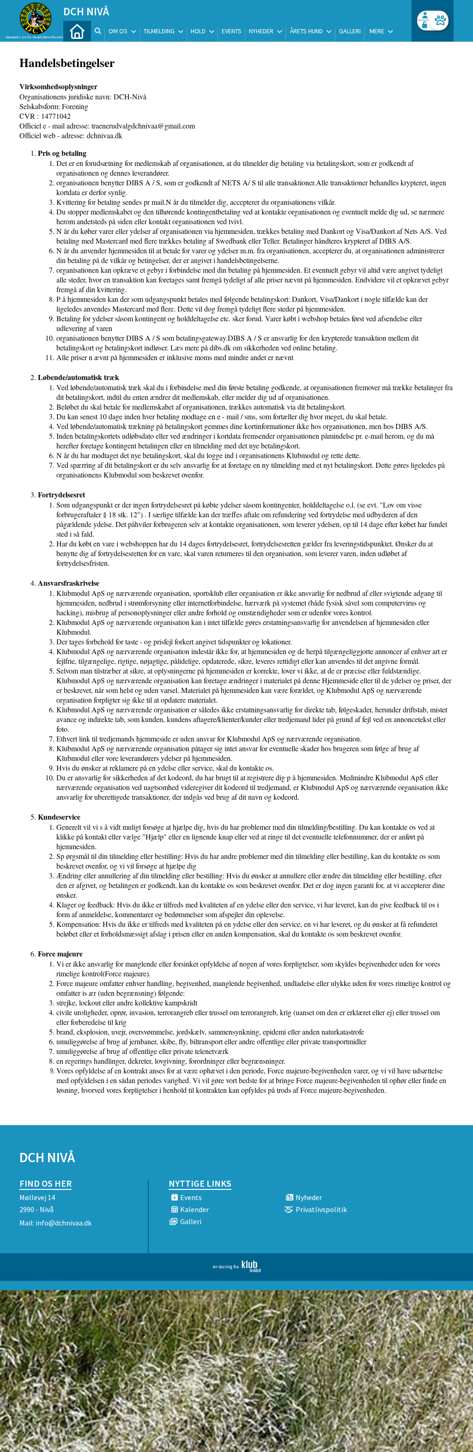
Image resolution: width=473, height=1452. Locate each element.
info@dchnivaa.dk (63, 1222)
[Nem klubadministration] (237, 1269)
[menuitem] (77, 31)
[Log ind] (439, 21)
